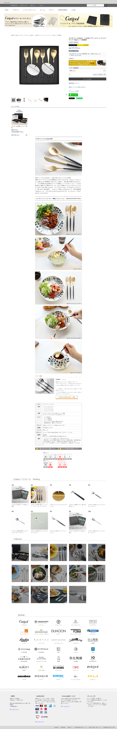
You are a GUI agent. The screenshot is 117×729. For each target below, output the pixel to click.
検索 (105, 5)
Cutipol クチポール (19, 35)
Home (6, 10)
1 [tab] (58, 28)
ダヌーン (51, 10)
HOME (12, 35)
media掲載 (62, 727)
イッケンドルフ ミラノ (29, 10)
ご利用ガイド (70, 727)
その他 (73, 10)
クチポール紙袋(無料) (74, 68)
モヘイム (42, 10)
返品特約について (74, 83)
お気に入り (15, 5)
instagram (56, 727)
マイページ (24, 5)
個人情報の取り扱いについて (81, 727)
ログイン (41, 5)
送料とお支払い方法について (95, 727)
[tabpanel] (31, 20)
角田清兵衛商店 (62, 10)
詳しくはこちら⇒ (14, 709)
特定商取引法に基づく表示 (109, 727)
